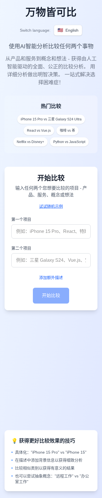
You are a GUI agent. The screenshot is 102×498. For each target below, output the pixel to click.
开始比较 (51, 295)
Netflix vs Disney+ (30, 142)
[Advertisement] (51, 370)
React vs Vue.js (39, 131)
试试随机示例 (51, 206)
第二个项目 (21, 248)
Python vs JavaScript (69, 142)
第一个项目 (21, 219)
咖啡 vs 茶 (67, 131)
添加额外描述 (51, 277)
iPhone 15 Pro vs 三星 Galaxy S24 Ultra (51, 119)
